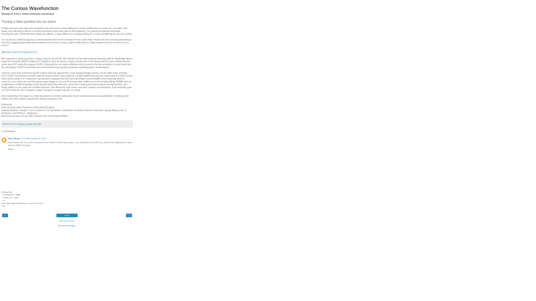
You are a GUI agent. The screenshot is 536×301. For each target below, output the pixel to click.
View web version (67, 221)
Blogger (72, 225)
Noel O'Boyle (14, 138)
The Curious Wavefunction (29, 8)
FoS (3, 206)
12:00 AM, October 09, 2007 (33, 138)
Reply (10, 149)
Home (67, 215)
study (45, 58)
